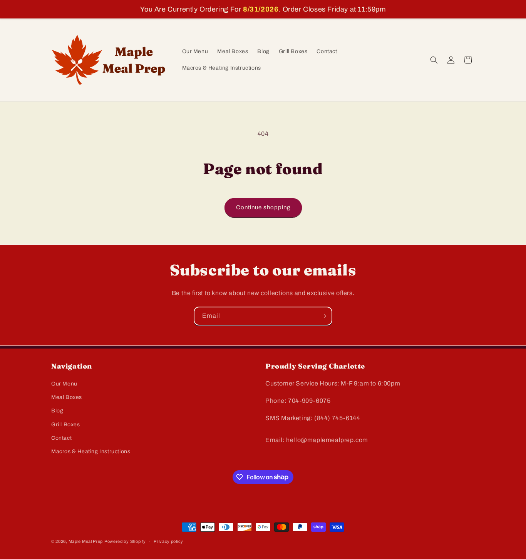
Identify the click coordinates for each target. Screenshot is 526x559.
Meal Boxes (66, 397)
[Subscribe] (323, 316)
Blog (57, 411)
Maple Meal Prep (86, 541)
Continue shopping (263, 207)
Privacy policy (168, 541)
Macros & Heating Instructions (90, 451)
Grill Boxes (65, 424)
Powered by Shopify (125, 541)
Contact (61, 438)
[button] (433, 60)
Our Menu (64, 384)
